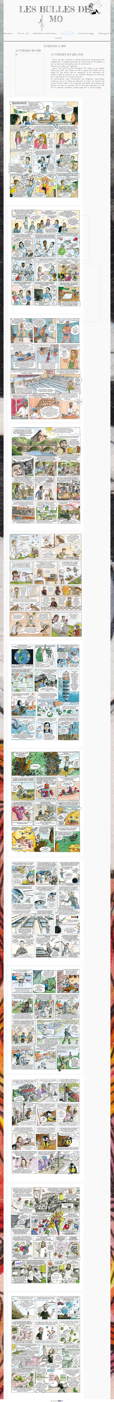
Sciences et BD (67, 33)
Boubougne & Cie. (105, 33)
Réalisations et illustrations (45, 33)
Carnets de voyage (86, 33)
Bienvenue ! (8, 33)
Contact (58, 37)
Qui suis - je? (23, 33)
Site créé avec (54, 1401)
